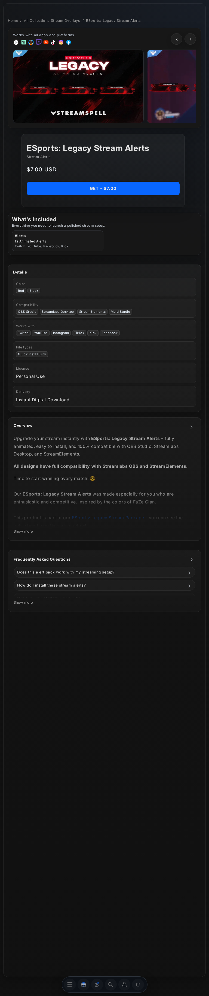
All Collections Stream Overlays (52, 21)
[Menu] (70, 985)
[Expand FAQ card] (191, 559)
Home (13, 21)
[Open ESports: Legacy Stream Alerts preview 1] (78, 86)
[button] (111, 985)
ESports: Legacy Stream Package (108, 517)
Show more (23, 531)
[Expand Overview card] (191, 427)
